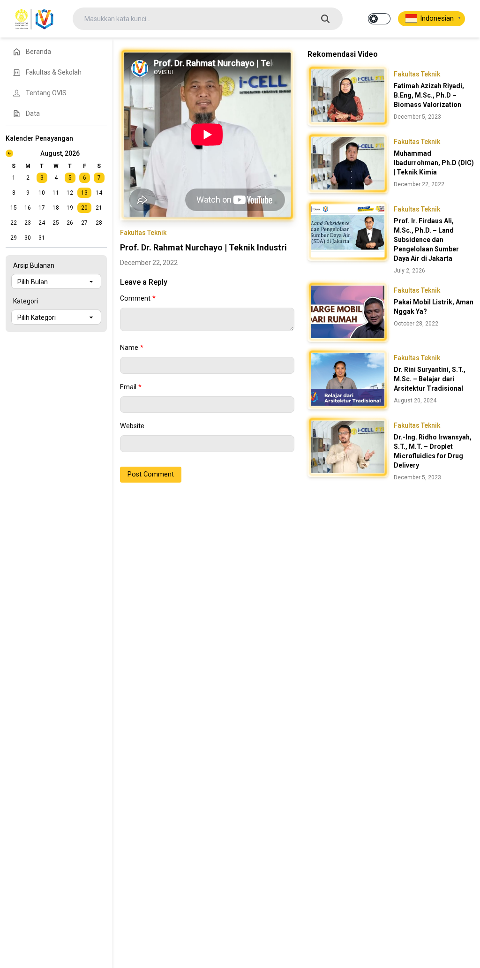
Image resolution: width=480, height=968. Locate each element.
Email (131, 387)
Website (132, 426)
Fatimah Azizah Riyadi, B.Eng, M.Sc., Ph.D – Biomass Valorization (429, 95)
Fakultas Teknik (143, 232)
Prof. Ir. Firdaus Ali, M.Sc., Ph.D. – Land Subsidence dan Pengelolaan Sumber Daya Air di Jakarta (426, 239)
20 (84, 207)
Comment (138, 298)
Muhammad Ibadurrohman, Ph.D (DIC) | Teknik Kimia (434, 163)
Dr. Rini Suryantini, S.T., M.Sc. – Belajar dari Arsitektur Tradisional (429, 379)
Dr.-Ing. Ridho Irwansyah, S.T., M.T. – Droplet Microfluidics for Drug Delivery (433, 451)
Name (131, 348)
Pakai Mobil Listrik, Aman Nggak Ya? (433, 306)
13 (84, 192)
